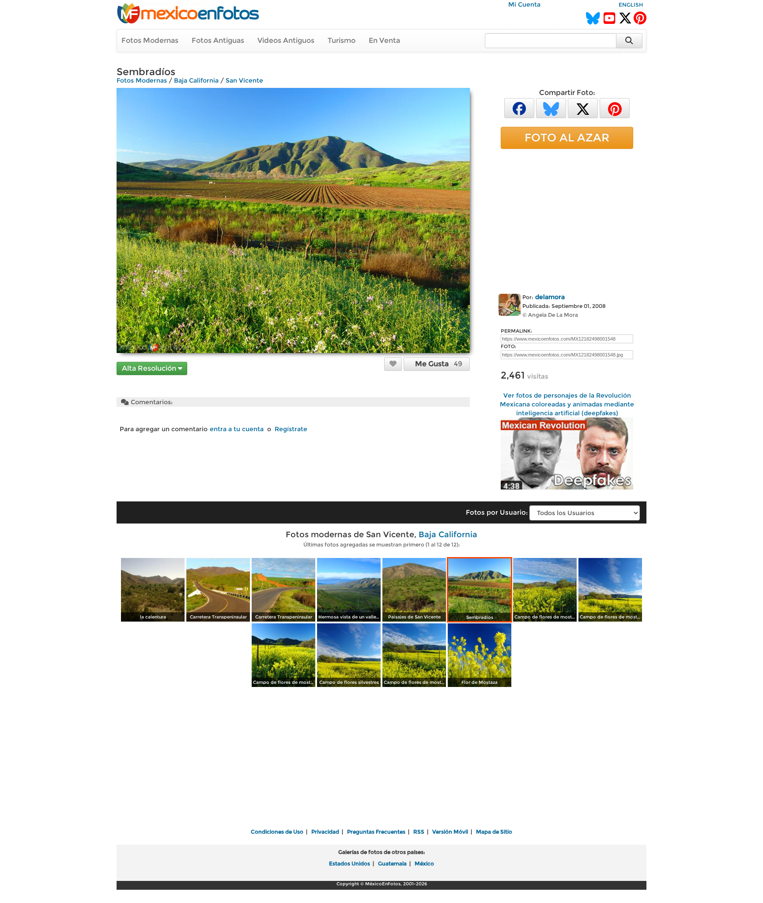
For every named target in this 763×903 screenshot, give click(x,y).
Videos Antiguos (285, 40)
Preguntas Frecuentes (376, 831)
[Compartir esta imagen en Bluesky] (551, 107)
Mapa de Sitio (494, 831)
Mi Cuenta (524, 4)
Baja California (196, 80)
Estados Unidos (349, 863)
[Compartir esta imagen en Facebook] (519, 107)
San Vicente (244, 80)
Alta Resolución (150, 368)
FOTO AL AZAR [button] (567, 137)
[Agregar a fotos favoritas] (393, 364)
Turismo (341, 40)
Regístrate (291, 429)
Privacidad (325, 831)
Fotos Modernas (149, 40)
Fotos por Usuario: (497, 512)
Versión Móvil (450, 831)
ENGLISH (631, 4)
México (424, 863)
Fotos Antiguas (218, 40)
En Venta (384, 40)
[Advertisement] (567, 219)
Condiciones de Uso (277, 831)
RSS (418, 831)
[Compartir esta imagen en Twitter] (583, 107)
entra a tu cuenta (237, 429)
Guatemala (392, 863)
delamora (550, 297)
